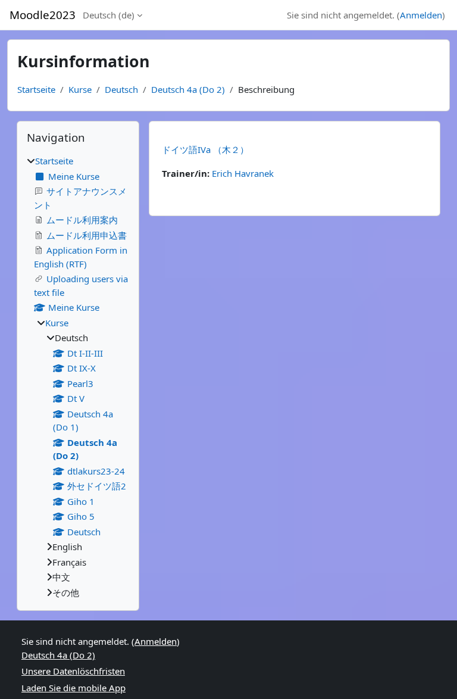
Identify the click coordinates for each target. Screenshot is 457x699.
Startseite (36, 89)
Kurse (80, 89)
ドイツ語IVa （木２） (205, 149)
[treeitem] (78, 376)
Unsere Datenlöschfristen (73, 671)
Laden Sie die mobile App (73, 688)
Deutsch (121, 89)
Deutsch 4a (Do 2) (188, 89)
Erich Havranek (243, 173)
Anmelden (421, 15)
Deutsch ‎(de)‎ (108, 15)
